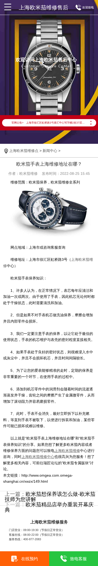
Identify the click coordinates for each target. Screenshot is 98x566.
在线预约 (29, 559)
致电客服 (78, 559)
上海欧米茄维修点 (23, 151)
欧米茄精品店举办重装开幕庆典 (49, 507)
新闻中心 (50, 151)
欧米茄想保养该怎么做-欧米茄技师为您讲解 (50, 496)
